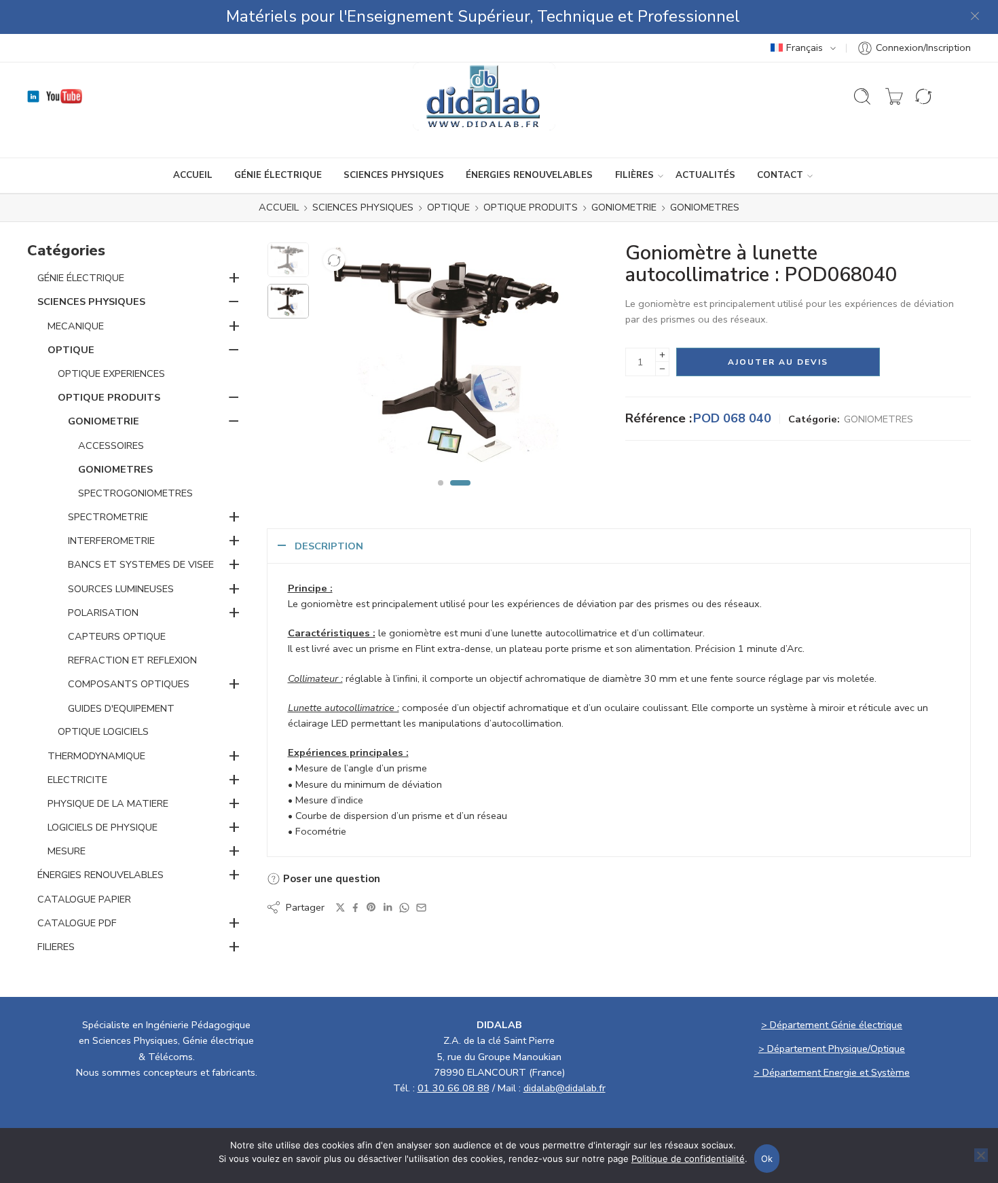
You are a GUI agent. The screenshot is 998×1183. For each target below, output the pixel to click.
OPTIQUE (448, 208)
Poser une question (330, 879)
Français (804, 47)
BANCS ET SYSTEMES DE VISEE (141, 564)
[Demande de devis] (894, 96)
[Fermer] (975, 17)
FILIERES (56, 946)
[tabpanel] (454, 358)
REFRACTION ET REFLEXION (132, 660)
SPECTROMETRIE (108, 517)
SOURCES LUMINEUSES (121, 589)
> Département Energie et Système (832, 1072)
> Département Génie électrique (831, 1025)
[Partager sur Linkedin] (387, 907)
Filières (634, 175)
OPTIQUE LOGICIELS (103, 731)
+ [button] (234, 277)
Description (329, 546)
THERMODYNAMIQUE (96, 756)
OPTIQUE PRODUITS (530, 208)
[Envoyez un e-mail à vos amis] (421, 907)
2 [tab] (460, 494)
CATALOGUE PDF (77, 923)
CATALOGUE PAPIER (84, 899)
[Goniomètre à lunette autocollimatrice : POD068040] (288, 259)
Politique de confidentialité (688, 1158)
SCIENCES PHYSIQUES (394, 175)
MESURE (67, 851)
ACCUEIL (192, 175)
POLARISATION (103, 612)
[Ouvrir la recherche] (862, 96)
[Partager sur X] (340, 908)
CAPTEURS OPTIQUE (117, 636)
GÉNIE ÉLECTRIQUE (278, 175)
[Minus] (662, 369)
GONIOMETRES (704, 208)
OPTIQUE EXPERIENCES (111, 373)
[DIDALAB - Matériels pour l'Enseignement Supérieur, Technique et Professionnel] (484, 96)
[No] (981, 1155)
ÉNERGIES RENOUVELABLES (529, 175)
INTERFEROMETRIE (111, 540)
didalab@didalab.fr (564, 1088)
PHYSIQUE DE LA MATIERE (108, 803)
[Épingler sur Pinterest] (371, 907)
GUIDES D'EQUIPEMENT (121, 708)
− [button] (234, 301)
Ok (767, 1158)
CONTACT (780, 175)
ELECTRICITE (77, 779)
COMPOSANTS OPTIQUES (128, 684)
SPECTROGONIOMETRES (135, 493)
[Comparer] (334, 260)
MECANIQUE (76, 326)
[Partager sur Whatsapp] (404, 907)
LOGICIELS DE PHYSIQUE (103, 827)
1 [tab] (440, 494)
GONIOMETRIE (624, 208)
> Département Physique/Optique (831, 1048)
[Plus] (662, 355)
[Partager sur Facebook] (355, 908)
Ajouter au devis (778, 362)
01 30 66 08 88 (453, 1088)
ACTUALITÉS (705, 175)
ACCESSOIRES (111, 445)
